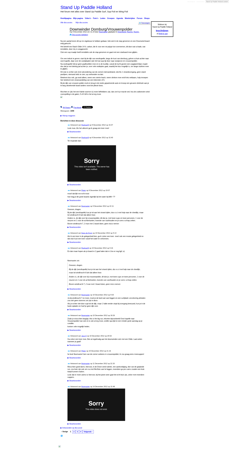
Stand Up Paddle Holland (86, 7)
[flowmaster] (64, 34)
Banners (124, 442)
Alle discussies (66, 22)
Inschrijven (191, 2)
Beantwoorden (74, 132)
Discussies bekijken (80, 35)
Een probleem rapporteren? (141, 442)
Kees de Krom (86, 233)
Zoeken (231, 1)
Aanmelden (200, 2)
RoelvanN (85, 125)
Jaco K (84, 336)
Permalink (69, 125)
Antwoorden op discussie (71, 428)
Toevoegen (145, 23)
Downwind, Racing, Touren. (128, 32)
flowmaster (103, 32)
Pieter (83, 190)
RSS (62, 436)
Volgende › (88, 432)
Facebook (77, 108)
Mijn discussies (82, 22)
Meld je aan (163, 34)
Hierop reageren (67, 116)
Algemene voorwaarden (163, 442)
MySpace (67, 108)
